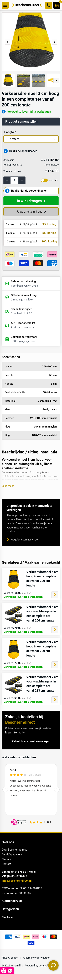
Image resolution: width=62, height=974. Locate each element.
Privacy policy (10, 957)
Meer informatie (14, 732)
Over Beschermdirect (14, 849)
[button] (54, 42)
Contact (6, 864)
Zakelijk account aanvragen (31, 741)
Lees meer (8, 485)
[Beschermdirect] (27, 5)
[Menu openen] (5, 5)
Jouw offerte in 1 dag (29, 211)
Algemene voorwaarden (36, 957)
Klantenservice (12, 901)
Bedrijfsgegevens (12, 854)
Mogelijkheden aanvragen (25, 539)
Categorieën (10, 909)
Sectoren (8, 917)
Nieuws (6, 859)
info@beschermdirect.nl (17, 880)
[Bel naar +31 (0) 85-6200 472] (48, 5)
